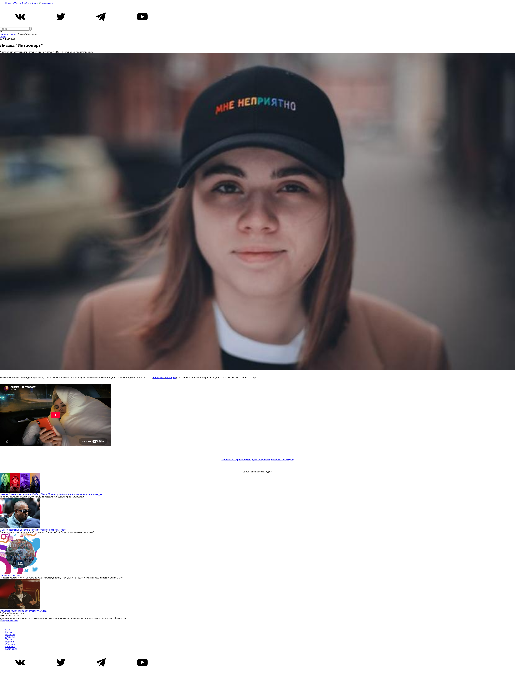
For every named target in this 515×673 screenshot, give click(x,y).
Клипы (35, 3)
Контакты (10, 646)
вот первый (158, 377)
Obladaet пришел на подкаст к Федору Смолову (23, 611)
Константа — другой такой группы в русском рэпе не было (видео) (258, 460)
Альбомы (26, 3)
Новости (9, 3)
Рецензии (10, 634)
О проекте (10, 644)
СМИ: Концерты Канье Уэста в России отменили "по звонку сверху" (33, 530)
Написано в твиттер (10, 575)
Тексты (17, 3)
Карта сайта (11, 649)
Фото (7, 630)
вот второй (170, 377)
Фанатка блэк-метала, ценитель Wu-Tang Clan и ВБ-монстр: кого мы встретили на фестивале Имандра (51, 494)
